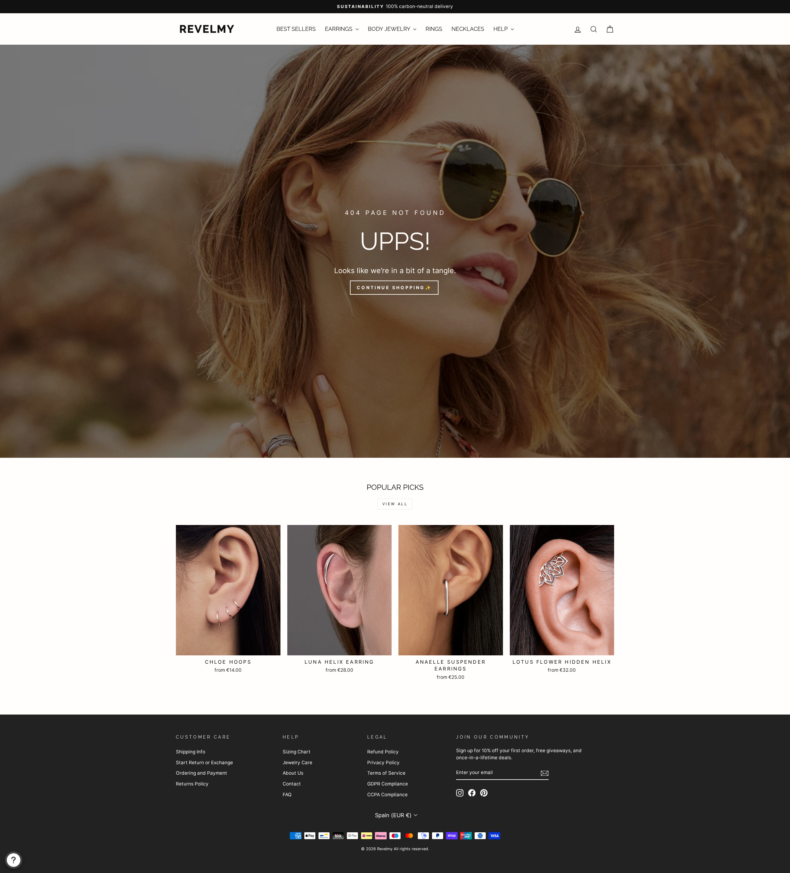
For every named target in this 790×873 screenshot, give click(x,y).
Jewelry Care (297, 762)
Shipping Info (190, 752)
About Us (293, 773)
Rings (434, 29)
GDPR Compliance (387, 784)
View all (395, 504)
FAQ (287, 794)
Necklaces (467, 29)
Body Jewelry (390, 29)
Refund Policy (383, 752)
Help (501, 29)
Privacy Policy (383, 762)
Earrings (339, 29)
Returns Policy (192, 784)
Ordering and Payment (201, 773)
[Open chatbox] (13, 860)
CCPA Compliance (387, 794)
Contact (292, 784)
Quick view (228, 647)
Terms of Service (386, 773)
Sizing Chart (296, 752)
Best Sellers (296, 29)
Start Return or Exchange (204, 762)
